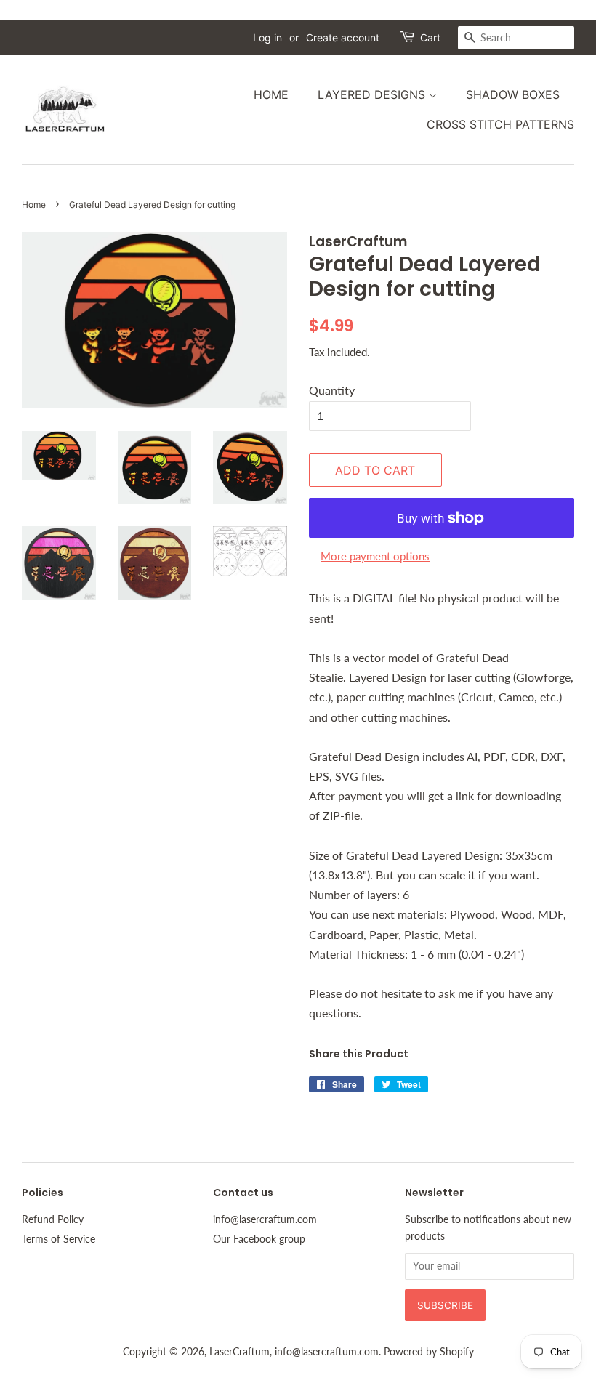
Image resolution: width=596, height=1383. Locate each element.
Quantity (332, 390)
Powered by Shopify (429, 1352)
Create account (342, 37)
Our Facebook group (259, 1239)
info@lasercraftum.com (265, 1219)
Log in (267, 37)
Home (271, 94)
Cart (430, 37)
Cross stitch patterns (500, 124)
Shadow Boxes (513, 94)
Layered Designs (373, 94)
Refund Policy (53, 1219)
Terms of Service (58, 1239)
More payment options (375, 556)
